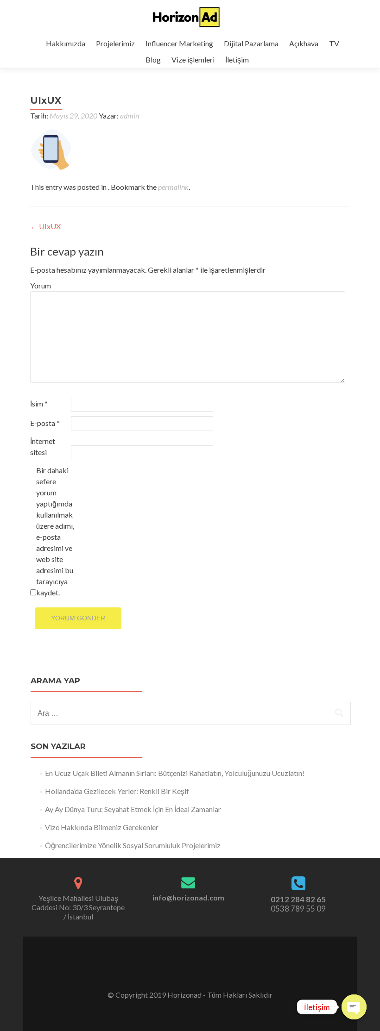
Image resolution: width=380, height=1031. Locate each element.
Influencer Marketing (179, 43)
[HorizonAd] (186, 17)
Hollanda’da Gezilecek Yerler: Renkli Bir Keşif (117, 791)
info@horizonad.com (188, 897)
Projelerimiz (115, 43)
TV (334, 43)
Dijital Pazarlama (251, 43)
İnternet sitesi (42, 446)
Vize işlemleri (193, 59)
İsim (39, 403)
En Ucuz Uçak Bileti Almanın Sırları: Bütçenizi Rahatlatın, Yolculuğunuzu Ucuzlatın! (174, 773)
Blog (153, 59)
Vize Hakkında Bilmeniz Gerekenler (101, 827)
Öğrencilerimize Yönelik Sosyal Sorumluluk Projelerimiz (133, 845)
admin (129, 115)
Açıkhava (303, 43)
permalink (173, 186)
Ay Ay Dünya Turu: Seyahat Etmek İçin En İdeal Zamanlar (133, 809)
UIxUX (45, 226)
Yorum (40, 285)
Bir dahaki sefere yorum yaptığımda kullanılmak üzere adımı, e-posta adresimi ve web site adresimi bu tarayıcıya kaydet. (55, 531)
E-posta (45, 423)
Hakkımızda (65, 43)
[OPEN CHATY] (354, 1006)
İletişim (237, 59)
